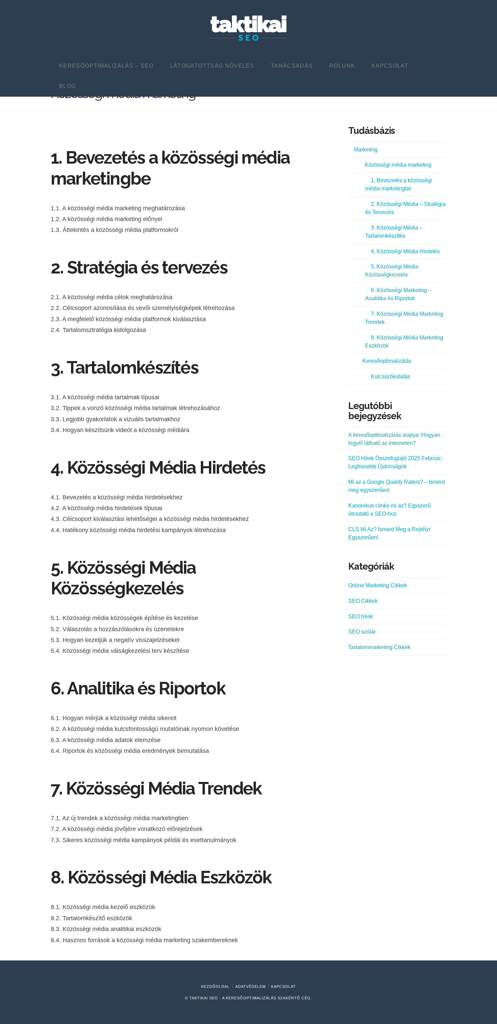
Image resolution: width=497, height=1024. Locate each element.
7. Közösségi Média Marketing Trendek (404, 318)
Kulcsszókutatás (390, 376)
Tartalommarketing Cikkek (379, 647)
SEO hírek (360, 616)
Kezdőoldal (215, 986)
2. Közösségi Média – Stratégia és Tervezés (405, 208)
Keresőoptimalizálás (386, 361)
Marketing (366, 149)
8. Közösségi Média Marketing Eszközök (404, 342)
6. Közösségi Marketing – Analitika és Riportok (398, 294)
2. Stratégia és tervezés (139, 267)
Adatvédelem (250, 986)
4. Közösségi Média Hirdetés (158, 467)
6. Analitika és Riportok (138, 688)
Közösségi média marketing (398, 165)
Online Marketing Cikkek (377, 585)
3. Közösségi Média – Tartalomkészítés (394, 232)
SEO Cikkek (363, 601)
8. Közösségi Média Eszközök (161, 877)
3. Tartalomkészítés (124, 367)
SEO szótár (362, 632)
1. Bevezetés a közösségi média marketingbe (398, 184)
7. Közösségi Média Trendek (156, 788)
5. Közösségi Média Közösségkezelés (123, 578)
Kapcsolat (283, 986)
